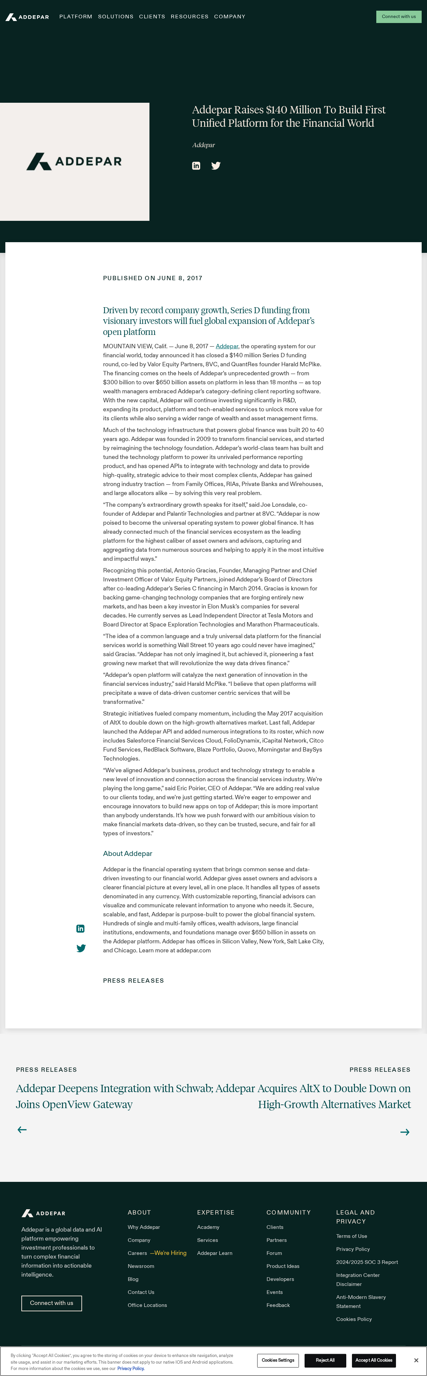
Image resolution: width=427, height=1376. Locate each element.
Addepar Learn (215, 1253)
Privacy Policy (353, 1249)
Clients (152, 17)
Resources (190, 17)
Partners (277, 1240)
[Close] (416, 1360)
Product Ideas (283, 1266)
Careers (138, 1253)
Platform (76, 17)
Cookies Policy (354, 1319)
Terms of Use (351, 1236)
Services (207, 1240)
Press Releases (133, 981)
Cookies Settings (278, 1360)
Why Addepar (144, 1227)
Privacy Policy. (130, 1369)
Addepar (227, 347)
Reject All (325, 1360)
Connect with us (399, 17)
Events (275, 1292)
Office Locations (147, 1305)
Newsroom (141, 1266)
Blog (133, 1279)
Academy (208, 1227)
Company (229, 17)
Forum (274, 1253)
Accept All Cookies (374, 1360)
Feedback (278, 1305)
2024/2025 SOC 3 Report (367, 1262)
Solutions (115, 17)
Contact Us (141, 1292)
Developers (280, 1279)
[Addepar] (27, 17)
